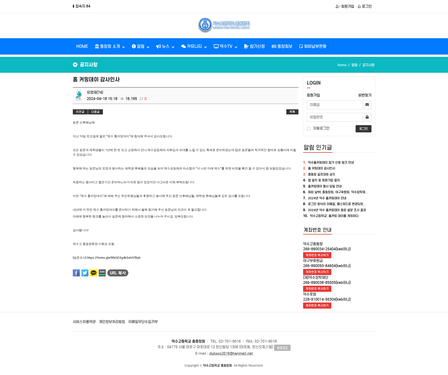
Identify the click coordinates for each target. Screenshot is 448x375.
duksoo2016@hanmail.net (231, 353)
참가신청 (257, 46)
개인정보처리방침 (112, 322)
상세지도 (282, 347)
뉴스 (166, 46)
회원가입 (347, 6)
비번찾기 (364, 95)
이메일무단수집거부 (143, 322)
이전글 (80, 112)
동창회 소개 (110, 46)
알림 (141, 46)
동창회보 (284, 46)
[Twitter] (84, 272)
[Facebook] (76, 272)
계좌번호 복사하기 (317, 255)
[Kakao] (93, 272)
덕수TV (226, 46)
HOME (82, 46)
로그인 (367, 6)
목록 (292, 112)
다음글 (95, 112)
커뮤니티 (194, 46)
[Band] (102, 272)
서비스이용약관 (84, 322)
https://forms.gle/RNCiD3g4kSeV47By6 (113, 257)
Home (341, 65)
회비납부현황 (314, 46)
